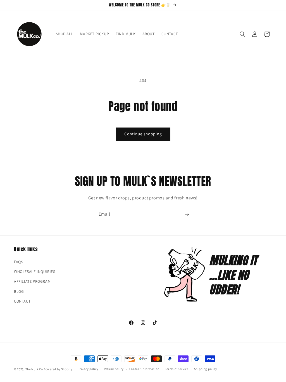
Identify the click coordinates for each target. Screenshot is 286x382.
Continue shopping (143, 133)
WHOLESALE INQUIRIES (34, 271)
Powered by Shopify (58, 369)
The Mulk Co (34, 369)
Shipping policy (205, 369)
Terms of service (177, 369)
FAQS (18, 261)
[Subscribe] (187, 214)
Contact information (144, 369)
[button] (242, 34)
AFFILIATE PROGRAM (32, 281)
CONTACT (22, 301)
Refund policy (114, 369)
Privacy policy (88, 369)
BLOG (19, 291)
